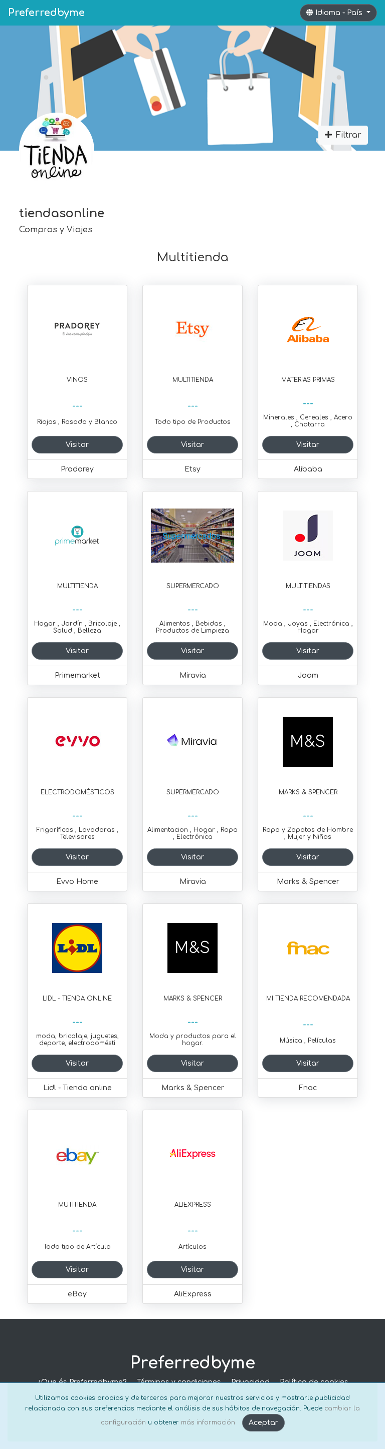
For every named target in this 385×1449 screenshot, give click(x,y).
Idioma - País (339, 13)
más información (208, 1422)
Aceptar (263, 1422)
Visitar (77, 444)
